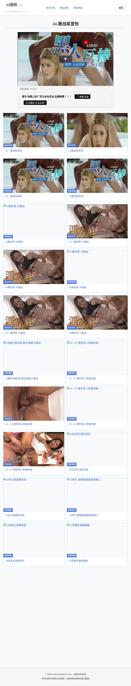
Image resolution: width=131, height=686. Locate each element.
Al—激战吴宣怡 (13, 150)
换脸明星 (77, 8)
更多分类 (50, 8)
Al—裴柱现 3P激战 (79, 241)
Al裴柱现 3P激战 (14, 241)
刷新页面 (84, 96)
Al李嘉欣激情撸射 (78, 561)
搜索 (121, 8)
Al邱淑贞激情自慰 (14, 561)
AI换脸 (11, 4)
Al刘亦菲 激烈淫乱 (79, 469)
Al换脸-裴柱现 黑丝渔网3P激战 (21, 378)
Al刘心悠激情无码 (14, 515)
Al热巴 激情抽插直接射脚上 (83, 515)
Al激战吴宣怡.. (77, 150)
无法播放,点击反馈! (35, 103)
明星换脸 (64, 8)
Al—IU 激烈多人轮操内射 (82, 378)
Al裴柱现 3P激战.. (14, 287)
